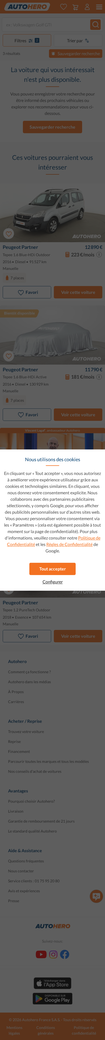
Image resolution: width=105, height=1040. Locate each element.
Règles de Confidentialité (69, 544)
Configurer (53, 581)
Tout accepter (52, 568)
